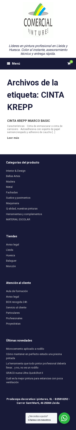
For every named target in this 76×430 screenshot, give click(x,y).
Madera (10, 181)
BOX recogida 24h (16, 301)
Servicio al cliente (16, 307)
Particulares (13, 312)
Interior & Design (16, 170)
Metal (9, 186)
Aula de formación (17, 291)
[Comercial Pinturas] (38, 20)
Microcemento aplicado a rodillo (25, 348)
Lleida (9, 249)
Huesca (10, 255)
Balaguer (11, 260)
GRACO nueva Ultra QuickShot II (24, 372)
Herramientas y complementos (24, 214)
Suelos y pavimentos (18, 197)
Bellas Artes (13, 176)
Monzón (11, 266)
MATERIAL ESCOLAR (18, 219)
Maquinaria (12, 203)
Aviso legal (12, 244)
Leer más (13, 137)
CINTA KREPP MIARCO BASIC (28, 121)
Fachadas (12, 192)
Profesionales (14, 318)
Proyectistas (13, 323)
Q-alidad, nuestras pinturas (21, 208)
